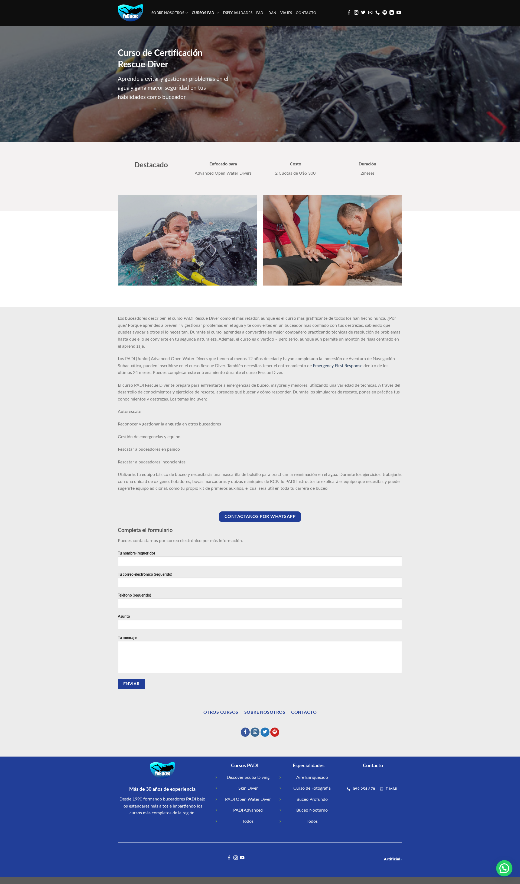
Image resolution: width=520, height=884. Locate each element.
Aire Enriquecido (312, 777)
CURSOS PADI (204, 13)
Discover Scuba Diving (248, 777)
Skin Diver (248, 788)
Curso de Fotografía (312, 788)
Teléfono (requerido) (134, 595)
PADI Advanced (248, 810)
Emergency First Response (337, 366)
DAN (272, 13)
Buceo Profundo (312, 799)
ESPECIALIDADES (237, 13)
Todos (247, 821)
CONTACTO (306, 13)
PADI (260, 13)
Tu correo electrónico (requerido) (145, 574)
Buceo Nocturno (312, 810)
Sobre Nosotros (167, 13)
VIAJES (286, 13)
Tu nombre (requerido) (136, 553)
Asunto (124, 616)
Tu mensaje (127, 638)
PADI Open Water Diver (248, 799)
